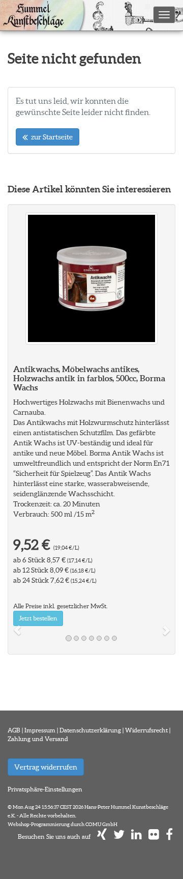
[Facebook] (169, 836)
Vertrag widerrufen (45, 767)
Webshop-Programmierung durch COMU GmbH (62, 824)
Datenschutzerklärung (90, 730)
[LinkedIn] (136, 836)
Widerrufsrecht (146, 730)
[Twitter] (119, 836)
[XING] (102, 836)
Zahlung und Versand (38, 738)
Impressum (39, 730)
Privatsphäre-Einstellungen (45, 789)
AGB (14, 730)
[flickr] (153, 836)
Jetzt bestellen (38, 618)
